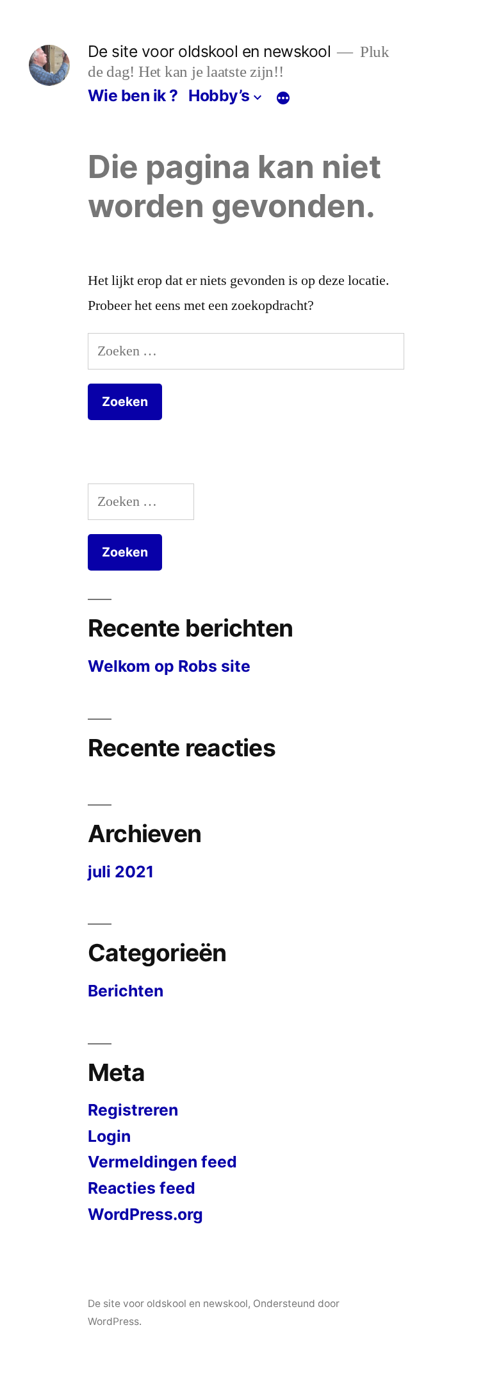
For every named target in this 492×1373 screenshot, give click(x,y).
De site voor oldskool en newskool (209, 51)
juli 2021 (121, 871)
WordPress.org (145, 1214)
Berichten (125, 990)
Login (109, 1136)
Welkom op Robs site (169, 666)
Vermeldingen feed (162, 1161)
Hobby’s (219, 95)
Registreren (133, 1109)
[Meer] (283, 98)
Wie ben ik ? (133, 95)
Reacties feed (141, 1188)
